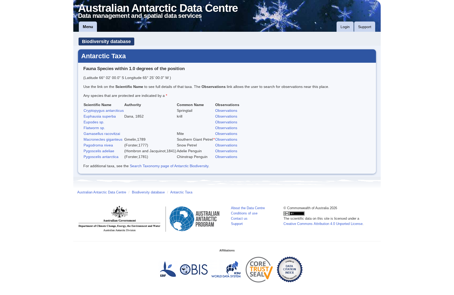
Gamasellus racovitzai (102, 133)
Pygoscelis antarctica (101, 157)
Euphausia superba (100, 116)
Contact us (239, 218)
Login (345, 27)
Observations (226, 110)
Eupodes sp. (94, 122)
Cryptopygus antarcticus (104, 110)
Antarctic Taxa (181, 192)
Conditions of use (244, 213)
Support (364, 27)
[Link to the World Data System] (226, 269)
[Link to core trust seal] (259, 269)
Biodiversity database (106, 41)
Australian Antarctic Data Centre (101, 192)
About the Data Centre (248, 208)
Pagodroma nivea (98, 145)
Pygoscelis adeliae (99, 151)
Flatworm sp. (94, 128)
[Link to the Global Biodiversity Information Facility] (168, 269)
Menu (88, 26)
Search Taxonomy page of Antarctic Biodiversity (169, 166)
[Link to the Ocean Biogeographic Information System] (194, 269)
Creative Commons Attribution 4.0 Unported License (323, 224)
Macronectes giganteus (103, 139)
